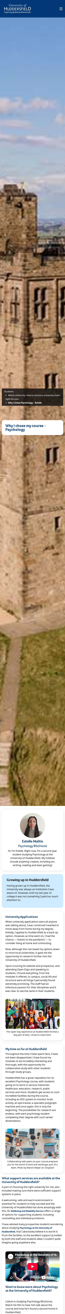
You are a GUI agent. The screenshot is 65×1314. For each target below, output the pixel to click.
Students (9, 391)
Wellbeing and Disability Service (27, 1211)
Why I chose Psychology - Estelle (25, 402)
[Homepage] (17, 8)
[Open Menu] (61, 9)
